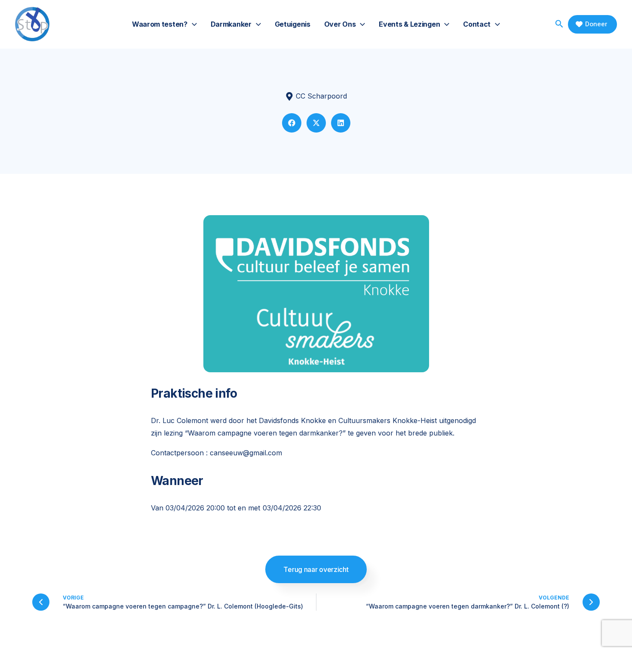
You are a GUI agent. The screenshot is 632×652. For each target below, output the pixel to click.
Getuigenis (292, 24)
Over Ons (340, 24)
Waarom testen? (159, 24)
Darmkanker (231, 24)
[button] (192, 24)
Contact (477, 24)
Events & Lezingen (409, 24)
